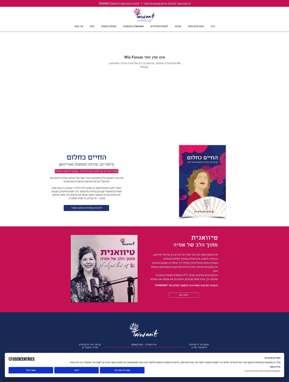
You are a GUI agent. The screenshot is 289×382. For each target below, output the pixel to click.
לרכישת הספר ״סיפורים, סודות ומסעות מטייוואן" (167, 3)
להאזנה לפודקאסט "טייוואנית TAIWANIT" (118, 3)
